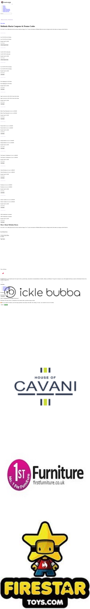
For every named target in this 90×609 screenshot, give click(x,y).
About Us (5, 286)
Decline (2, 304)
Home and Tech (6, 11)
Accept (6, 304)
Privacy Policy (6, 288)
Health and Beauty (6, 10)
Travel (4, 7)
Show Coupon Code (4, 44)
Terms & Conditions (7, 287)
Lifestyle (4, 8)
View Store (2, 23)
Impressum (5, 290)
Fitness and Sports (6, 9)
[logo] (6, 3)
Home (4, 5)
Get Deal (2, 74)
